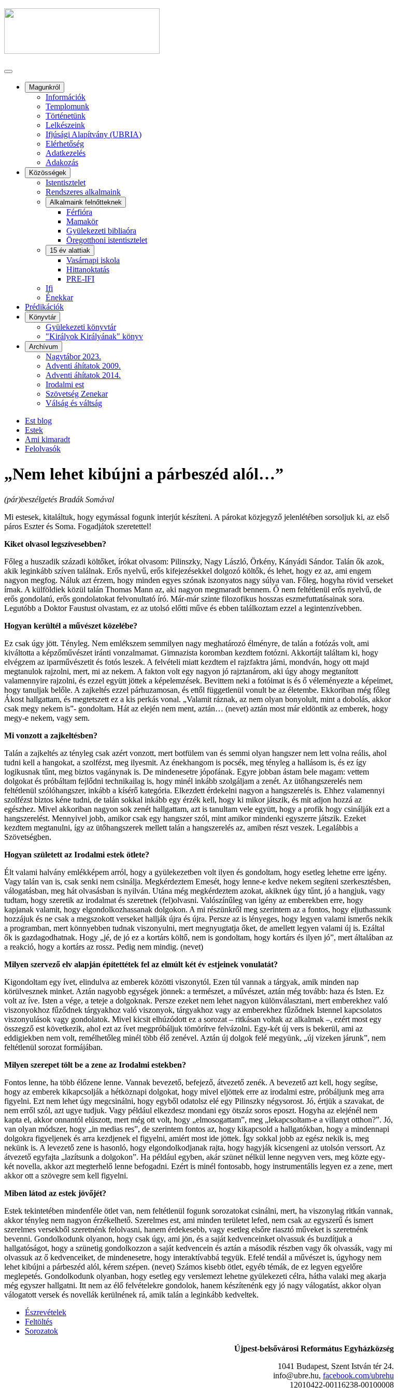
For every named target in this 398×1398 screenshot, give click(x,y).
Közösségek (47, 173)
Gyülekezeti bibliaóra (101, 230)
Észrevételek (45, 1312)
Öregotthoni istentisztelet (106, 240)
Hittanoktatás (87, 269)
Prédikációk (44, 306)
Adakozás (62, 162)
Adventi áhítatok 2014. (83, 375)
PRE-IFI (80, 278)
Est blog (38, 420)
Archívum (43, 347)
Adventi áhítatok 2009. (83, 365)
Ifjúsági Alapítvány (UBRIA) (93, 134)
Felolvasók (43, 448)
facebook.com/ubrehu (358, 1375)
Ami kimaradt (47, 439)
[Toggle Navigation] (8, 71)
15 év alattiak (70, 250)
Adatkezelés (66, 153)
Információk (66, 97)
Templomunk (67, 106)
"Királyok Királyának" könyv (94, 336)
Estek (34, 430)
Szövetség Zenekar (77, 393)
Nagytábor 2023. (73, 356)
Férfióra (79, 212)
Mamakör (82, 221)
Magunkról (44, 87)
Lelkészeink (65, 125)
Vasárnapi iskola (93, 260)
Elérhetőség (65, 143)
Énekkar (59, 297)
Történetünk (66, 115)
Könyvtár (42, 317)
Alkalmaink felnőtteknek (86, 202)
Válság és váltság (74, 403)
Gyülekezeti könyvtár (81, 327)
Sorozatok (41, 1331)
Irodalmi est (65, 384)
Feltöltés (38, 1321)
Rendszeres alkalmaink (83, 191)
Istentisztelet (66, 182)
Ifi (49, 288)
